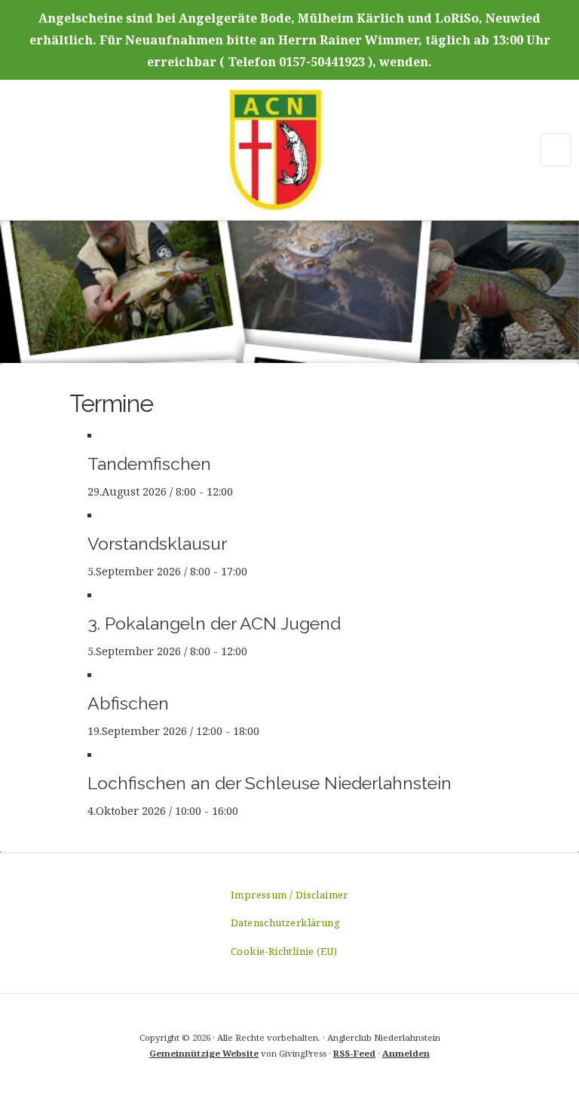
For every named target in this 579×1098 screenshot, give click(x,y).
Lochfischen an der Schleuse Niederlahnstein (269, 783)
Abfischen (128, 703)
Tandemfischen (149, 463)
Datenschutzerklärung (285, 922)
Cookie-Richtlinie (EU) (284, 951)
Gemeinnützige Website (204, 1053)
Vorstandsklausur (157, 543)
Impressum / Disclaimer (289, 894)
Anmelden (406, 1053)
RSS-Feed (354, 1053)
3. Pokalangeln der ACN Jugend (214, 623)
